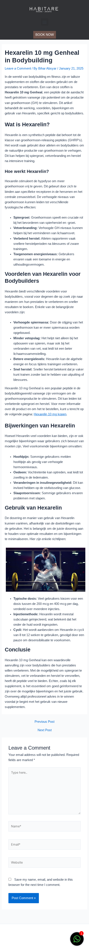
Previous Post (44, 721)
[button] (44, 22)
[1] (76, 941)
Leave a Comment (18, 68)
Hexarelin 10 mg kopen (50, 414)
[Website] (44, 863)
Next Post (45, 730)
